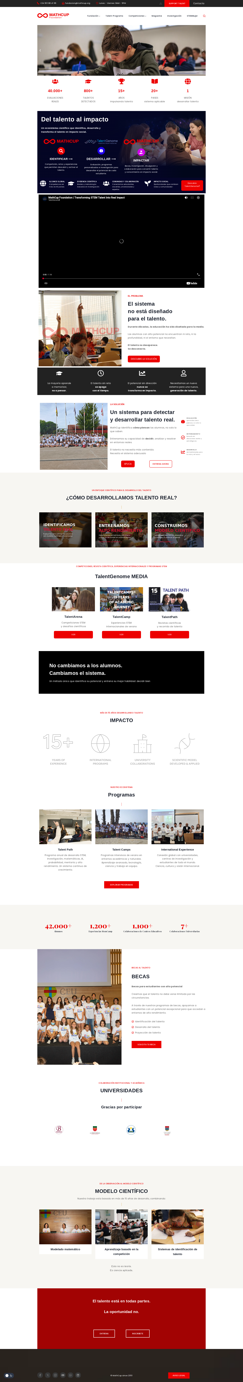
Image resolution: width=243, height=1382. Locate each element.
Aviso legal (179, 1375)
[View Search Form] (204, 16)
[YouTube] (63, 1375)
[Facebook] (40, 1375)
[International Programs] (100, 747)
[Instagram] (55, 1375)
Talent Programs (114, 16)
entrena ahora (161, 464)
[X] (47, 1375)
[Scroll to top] (235, 1376)
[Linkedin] (78, 1375)
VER (73, 634)
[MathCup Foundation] (53, 16)
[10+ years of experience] (58, 747)
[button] (40, 50)
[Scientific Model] (185, 747)
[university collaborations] (143, 747)
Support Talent (177, 3)
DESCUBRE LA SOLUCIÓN (144, 358)
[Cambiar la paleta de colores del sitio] (9, 1375)
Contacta (198, 3)
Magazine (157, 16)
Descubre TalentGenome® (192, 184)
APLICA (128, 463)
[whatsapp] (70, 1375)
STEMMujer (192, 16)
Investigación (174, 16)
